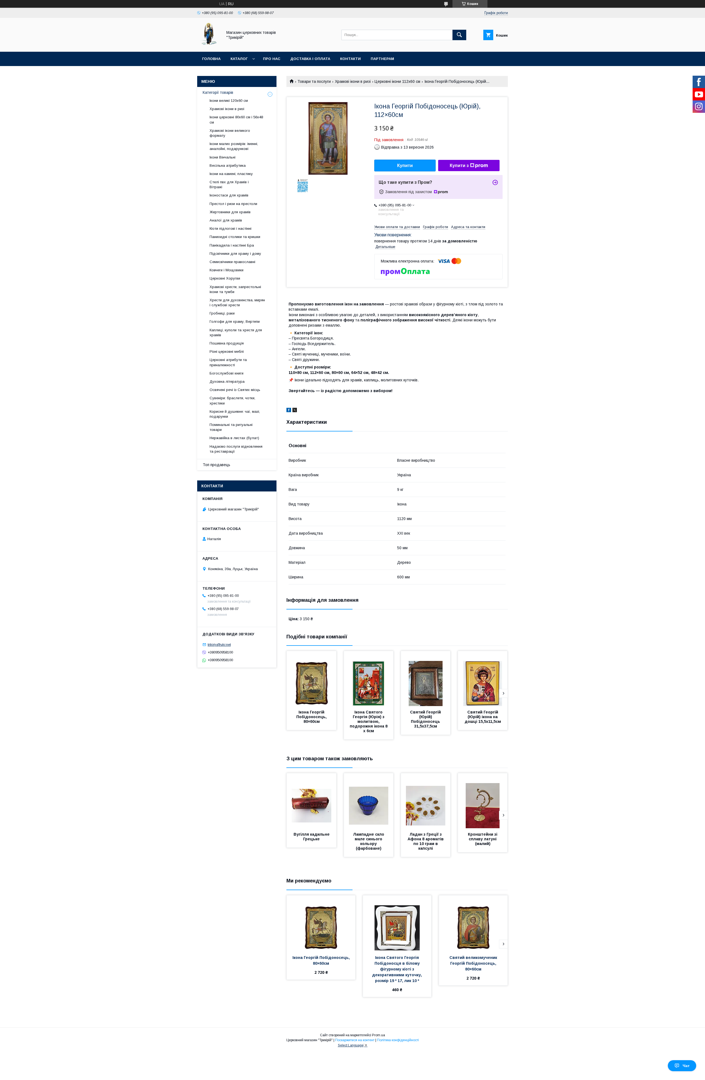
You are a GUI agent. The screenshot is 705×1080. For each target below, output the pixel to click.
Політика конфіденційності (398, 1040)
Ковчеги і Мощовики (226, 270)
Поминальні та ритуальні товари (231, 427)
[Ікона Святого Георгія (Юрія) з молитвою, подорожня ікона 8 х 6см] (369, 678)
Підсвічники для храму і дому (235, 253)
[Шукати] (459, 35)
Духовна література (227, 381)
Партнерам (382, 59)
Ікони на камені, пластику (231, 174)
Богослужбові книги (226, 373)
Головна (211, 59)
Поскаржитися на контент (355, 1040)
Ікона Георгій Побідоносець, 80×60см (312, 717)
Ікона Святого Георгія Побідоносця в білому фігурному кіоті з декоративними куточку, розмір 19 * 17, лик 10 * (397, 969)
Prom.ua (378, 1035)
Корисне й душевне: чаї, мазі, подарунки (235, 414)
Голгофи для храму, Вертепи (235, 321)
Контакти (350, 59)
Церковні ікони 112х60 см (397, 81)
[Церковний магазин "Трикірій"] (208, 44)
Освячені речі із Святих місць (235, 390)
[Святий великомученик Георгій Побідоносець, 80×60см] (473, 922)
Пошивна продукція (227, 343)
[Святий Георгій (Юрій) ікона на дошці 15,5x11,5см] (483, 678)
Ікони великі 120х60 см (229, 101)
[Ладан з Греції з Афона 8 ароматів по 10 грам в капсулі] (426, 800)
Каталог (239, 59)
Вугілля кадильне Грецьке (312, 836)
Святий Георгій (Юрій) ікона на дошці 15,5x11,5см (483, 717)
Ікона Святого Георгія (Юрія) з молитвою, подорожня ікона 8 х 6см (369, 721)
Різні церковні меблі (227, 351)
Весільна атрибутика (228, 165)
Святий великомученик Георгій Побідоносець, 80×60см (473, 963)
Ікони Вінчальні (222, 157)
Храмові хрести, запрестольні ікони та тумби (235, 289)
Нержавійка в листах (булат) (234, 438)
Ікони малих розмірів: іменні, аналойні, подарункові (234, 146)
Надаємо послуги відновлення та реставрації (236, 448)
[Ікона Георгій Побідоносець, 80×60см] (311, 678)
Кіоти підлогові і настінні (230, 228)
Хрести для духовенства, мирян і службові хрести (237, 302)
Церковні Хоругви (225, 278)
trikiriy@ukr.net (219, 644)
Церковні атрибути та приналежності (228, 362)
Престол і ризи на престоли (233, 204)
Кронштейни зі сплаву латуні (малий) (483, 839)
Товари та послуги (314, 81)
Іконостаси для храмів (229, 195)
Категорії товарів (218, 92)
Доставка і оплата (310, 59)
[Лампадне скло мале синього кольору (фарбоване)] (369, 800)
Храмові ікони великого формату (230, 133)
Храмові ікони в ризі (353, 81)
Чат (686, 1065)
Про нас (271, 59)
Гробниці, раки (222, 313)
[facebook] (288, 411)
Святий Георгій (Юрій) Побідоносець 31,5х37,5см (426, 719)
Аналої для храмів (226, 220)
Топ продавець (216, 465)
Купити (405, 165)
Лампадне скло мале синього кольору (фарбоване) (369, 841)
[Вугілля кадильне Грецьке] (311, 800)
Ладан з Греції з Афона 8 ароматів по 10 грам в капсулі (426, 841)
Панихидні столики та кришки (235, 237)
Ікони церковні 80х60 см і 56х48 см (236, 119)
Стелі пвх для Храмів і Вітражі (229, 184)
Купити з (459, 165)
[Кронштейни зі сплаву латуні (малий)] (483, 800)
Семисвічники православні (232, 262)
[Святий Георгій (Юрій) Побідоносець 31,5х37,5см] (426, 678)
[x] (294, 411)
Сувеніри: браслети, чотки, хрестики (232, 400)
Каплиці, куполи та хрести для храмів (236, 332)
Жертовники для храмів (230, 212)
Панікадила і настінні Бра (232, 245)
